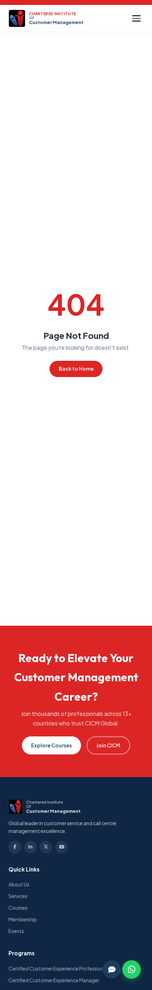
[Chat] (112, 969)
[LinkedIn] (30, 847)
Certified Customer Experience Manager (53, 980)
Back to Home (76, 368)
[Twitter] (46, 847)
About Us (18, 884)
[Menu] (136, 18)
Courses (18, 908)
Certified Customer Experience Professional (58, 969)
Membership (22, 919)
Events (16, 931)
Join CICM (108, 745)
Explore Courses (51, 745)
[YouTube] (61, 847)
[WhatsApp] (131, 969)
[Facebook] (14, 847)
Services (18, 896)
